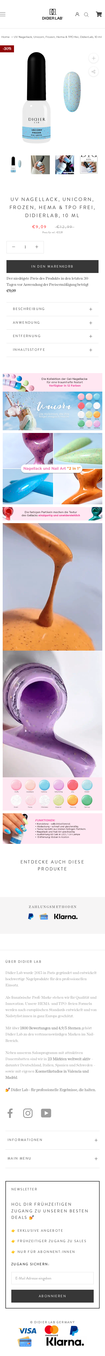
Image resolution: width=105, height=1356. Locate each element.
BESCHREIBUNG (29, 309)
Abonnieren (52, 1296)
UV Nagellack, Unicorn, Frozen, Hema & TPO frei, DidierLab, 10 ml (58, 37)
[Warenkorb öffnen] (99, 14)
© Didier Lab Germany (52, 1322)
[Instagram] (28, 1113)
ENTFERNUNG (27, 336)
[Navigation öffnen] (2, 14)
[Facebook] (10, 1113)
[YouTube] (46, 1113)
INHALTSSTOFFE (29, 349)
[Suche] (86, 14)
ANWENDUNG (26, 322)
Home (5, 37)
